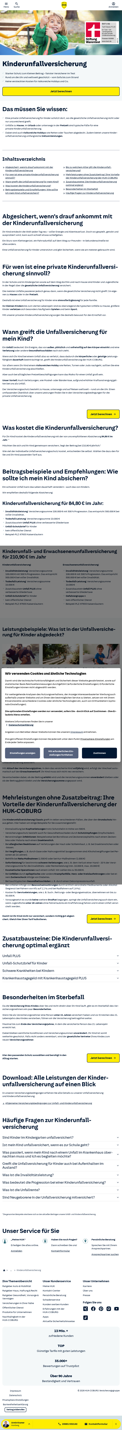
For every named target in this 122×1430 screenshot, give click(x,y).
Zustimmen (99, 753)
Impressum (77, 732)
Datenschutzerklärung (21, 725)
